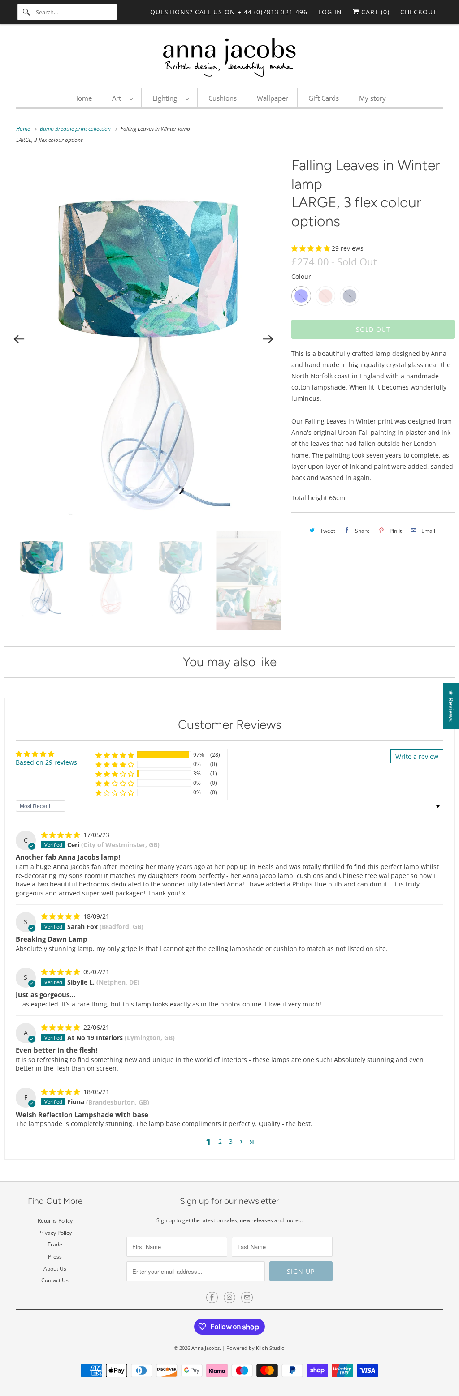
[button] (311, 248)
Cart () (374, 12)
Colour (301, 276)
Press (55, 1256)
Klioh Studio (270, 1348)
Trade (55, 1244)
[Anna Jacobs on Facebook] (212, 1297)
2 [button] (220, 1141)
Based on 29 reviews (46, 762)
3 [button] (231, 1141)
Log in (330, 12)
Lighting (166, 98)
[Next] (268, 339)
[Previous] (19, 339)
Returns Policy (55, 1221)
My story (372, 98)
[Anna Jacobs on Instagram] (229, 1297)
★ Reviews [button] (451, 706)
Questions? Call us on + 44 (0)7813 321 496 (228, 12)
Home (82, 98)
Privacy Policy (55, 1233)
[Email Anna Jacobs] (247, 1297)
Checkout (418, 12)
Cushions (222, 98)
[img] (61, 835)
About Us (54, 1268)
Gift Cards (323, 98)
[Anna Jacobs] (229, 58)
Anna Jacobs (205, 1348)
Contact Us (55, 1280)
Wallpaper (272, 98)
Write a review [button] (416, 756)
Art (118, 98)
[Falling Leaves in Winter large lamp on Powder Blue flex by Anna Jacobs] (143, 339)
